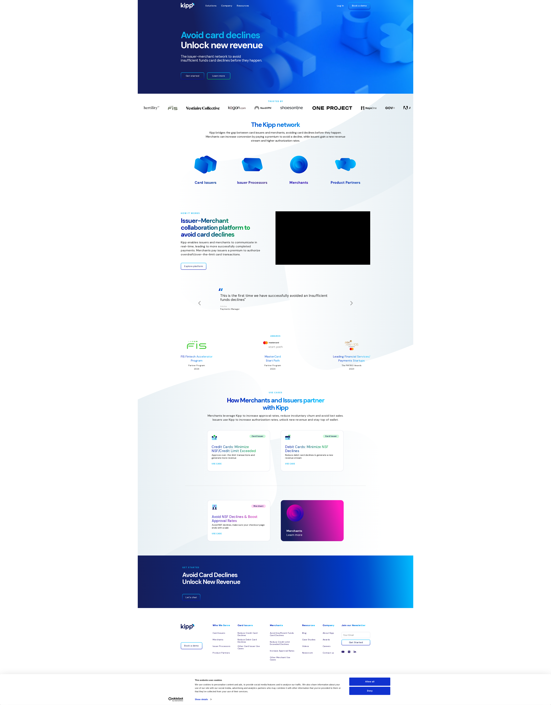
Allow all (370, 681)
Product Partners (345, 182)
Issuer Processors (252, 182)
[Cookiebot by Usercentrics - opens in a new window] (175, 699)
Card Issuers (206, 182)
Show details (201, 699)
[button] (199, 303)
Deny (369, 691)
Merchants (298, 182)
